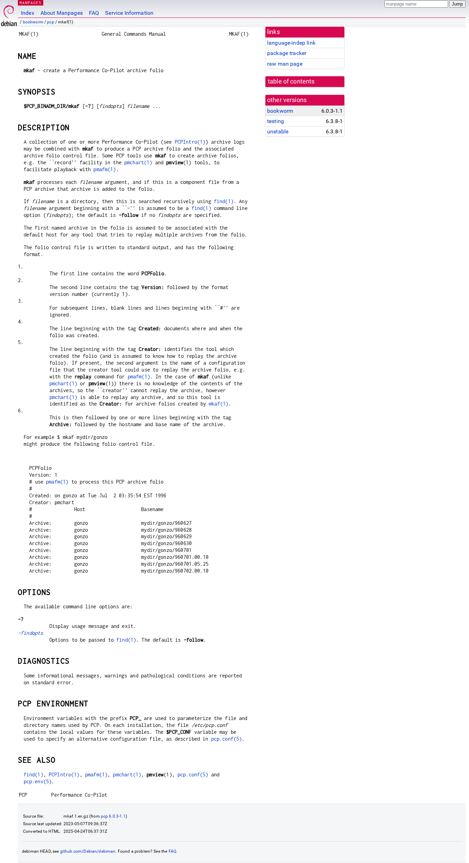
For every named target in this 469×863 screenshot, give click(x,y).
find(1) (223, 201)
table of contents (291, 81)
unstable (277, 131)
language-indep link (291, 43)
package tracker (286, 53)
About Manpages (62, 13)
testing (275, 121)
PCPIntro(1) (190, 142)
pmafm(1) (104, 169)
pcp (50, 22)
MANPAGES (31, 2)
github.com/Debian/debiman (88, 851)
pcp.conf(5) (226, 739)
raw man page (284, 63)
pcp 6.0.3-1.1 (113, 816)
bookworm (33, 22)
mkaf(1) (218, 404)
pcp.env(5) (38, 781)
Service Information (129, 13)
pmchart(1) (138, 162)
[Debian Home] (9, 14)
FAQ (94, 13)
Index (27, 13)
